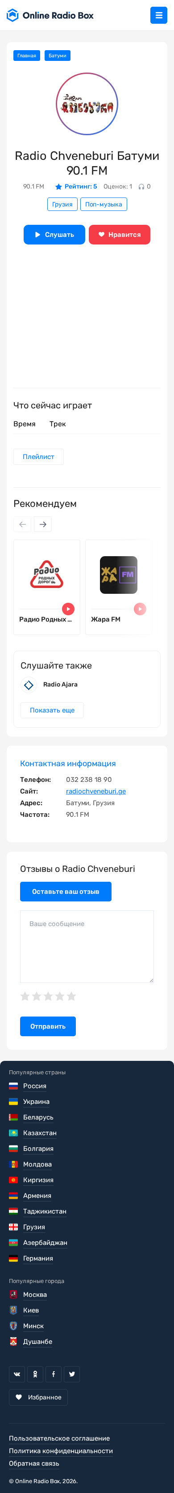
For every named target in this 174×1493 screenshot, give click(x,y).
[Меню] (158, 15)
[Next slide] (43, 524)
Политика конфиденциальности (61, 1451)
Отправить (48, 1026)
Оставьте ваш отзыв (65, 892)
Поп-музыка (103, 204)
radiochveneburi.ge (96, 791)
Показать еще (52, 710)
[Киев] (14, 1310)
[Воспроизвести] (68, 609)
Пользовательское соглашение (59, 1438)
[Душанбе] (14, 1341)
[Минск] (14, 1325)
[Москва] (14, 1294)
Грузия (62, 204)
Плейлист (38, 457)
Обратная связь (34, 1463)
